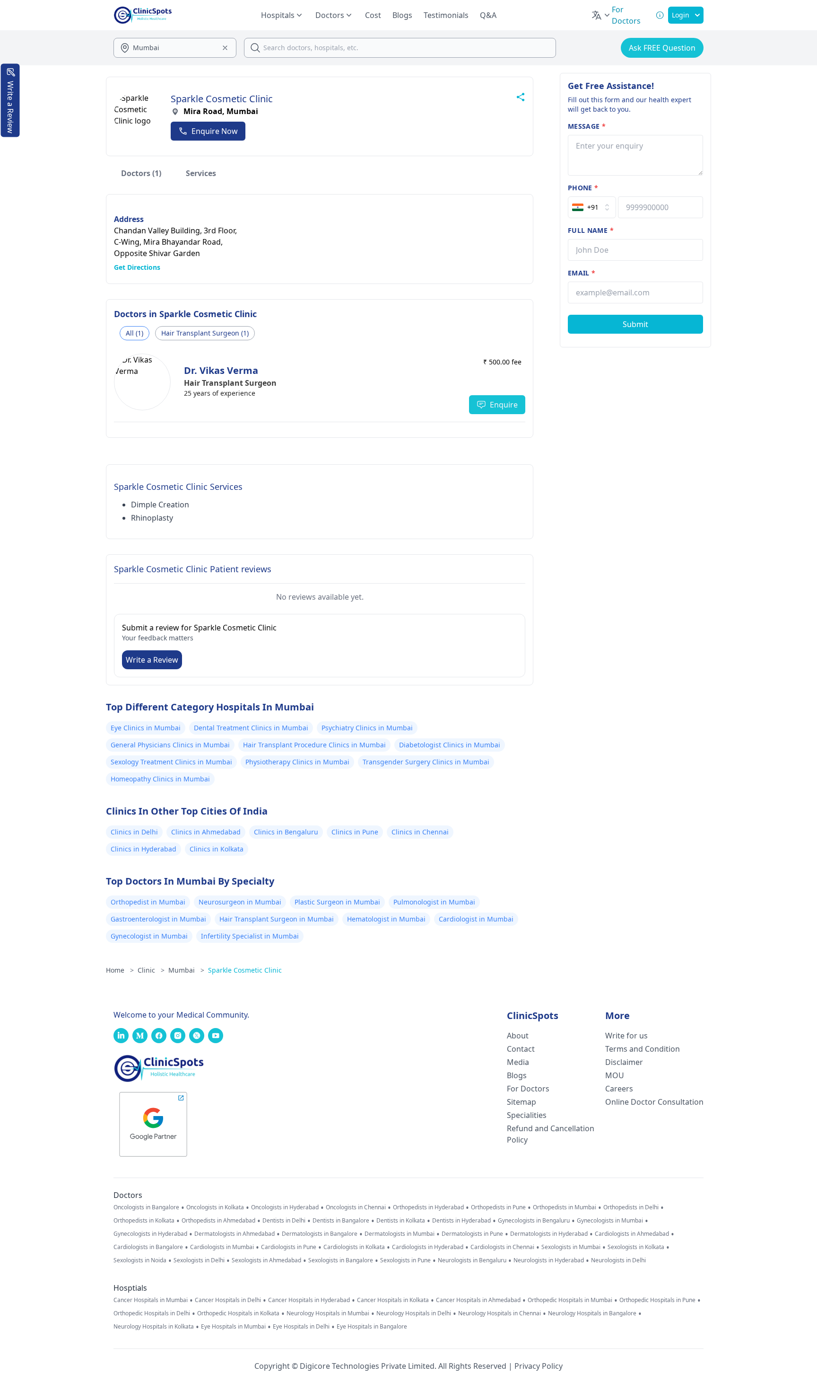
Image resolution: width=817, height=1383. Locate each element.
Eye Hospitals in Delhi (301, 1326)
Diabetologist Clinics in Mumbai (449, 744)
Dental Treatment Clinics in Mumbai (251, 727)
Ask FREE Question (662, 48)
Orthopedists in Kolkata (143, 1220)
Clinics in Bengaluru (286, 831)
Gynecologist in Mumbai (149, 935)
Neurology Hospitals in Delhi (413, 1313)
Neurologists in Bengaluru (472, 1260)
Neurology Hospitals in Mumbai (328, 1313)
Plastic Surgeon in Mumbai (337, 901)
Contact (521, 1049)
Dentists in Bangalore (341, 1220)
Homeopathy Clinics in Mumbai (160, 778)
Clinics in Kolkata (216, 848)
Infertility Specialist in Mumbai (250, 935)
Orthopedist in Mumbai (148, 901)
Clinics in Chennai (420, 831)
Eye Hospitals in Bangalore (372, 1326)
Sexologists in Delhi (199, 1260)
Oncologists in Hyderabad (285, 1207)
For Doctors (528, 1088)
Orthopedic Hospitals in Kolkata (238, 1313)
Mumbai (186, 970)
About (518, 1035)
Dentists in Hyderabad (461, 1220)
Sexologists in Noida (139, 1260)
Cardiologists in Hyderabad (427, 1247)
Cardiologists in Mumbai (222, 1247)
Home (120, 970)
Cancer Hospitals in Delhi (228, 1300)
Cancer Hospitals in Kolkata (393, 1300)
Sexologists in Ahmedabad (266, 1260)
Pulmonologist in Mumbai (434, 901)
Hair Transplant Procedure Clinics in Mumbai (314, 744)
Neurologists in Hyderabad (548, 1260)
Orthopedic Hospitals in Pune (657, 1300)
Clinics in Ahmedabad (206, 831)
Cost (373, 15)
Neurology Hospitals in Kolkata (153, 1326)
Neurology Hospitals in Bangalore (592, 1313)
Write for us (626, 1035)
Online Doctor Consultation (654, 1102)
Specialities (527, 1115)
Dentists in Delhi (283, 1220)
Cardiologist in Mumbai (476, 918)
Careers (619, 1088)
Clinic (151, 970)
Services (201, 173)
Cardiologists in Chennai (502, 1247)
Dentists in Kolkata (400, 1220)
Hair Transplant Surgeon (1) (205, 332)
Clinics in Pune (354, 831)
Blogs (402, 15)
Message (587, 126)
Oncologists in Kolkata (215, 1207)
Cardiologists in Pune (288, 1247)
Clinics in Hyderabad (143, 848)
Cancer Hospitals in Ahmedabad (478, 1300)
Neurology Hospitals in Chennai (499, 1313)
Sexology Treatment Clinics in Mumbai (171, 761)
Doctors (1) (141, 173)
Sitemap (521, 1102)
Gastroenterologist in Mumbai (158, 918)
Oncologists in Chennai (356, 1207)
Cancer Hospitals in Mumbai (150, 1300)
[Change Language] (601, 15)
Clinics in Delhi (134, 831)
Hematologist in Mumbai (386, 918)
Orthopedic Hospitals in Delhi (151, 1313)
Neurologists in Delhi (618, 1260)
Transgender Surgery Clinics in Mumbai (426, 761)
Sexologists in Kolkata (636, 1247)
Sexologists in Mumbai (570, 1247)
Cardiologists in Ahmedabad (632, 1234)
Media (518, 1062)
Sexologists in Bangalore (340, 1260)
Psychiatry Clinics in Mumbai (367, 727)
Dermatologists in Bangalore (319, 1234)
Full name (591, 230)
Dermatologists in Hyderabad (549, 1234)
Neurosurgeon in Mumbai (240, 901)
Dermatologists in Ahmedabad (234, 1234)
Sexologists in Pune (405, 1260)
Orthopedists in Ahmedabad (218, 1220)
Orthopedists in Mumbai (564, 1207)
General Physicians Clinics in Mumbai (170, 744)
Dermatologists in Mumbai (400, 1234)
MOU (614, 1075)
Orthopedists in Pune (498, 1207)
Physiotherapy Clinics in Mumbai (297, 761)
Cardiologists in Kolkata (354, 1247)
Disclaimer (624, 1062)
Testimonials (446, 15)
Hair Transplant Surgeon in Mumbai (276, 918)
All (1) (134, 332)
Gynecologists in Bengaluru (534, 1220)
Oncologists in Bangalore (146, 1207)
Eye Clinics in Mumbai (146, 727)
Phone (583, 187)
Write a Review (152, 660)
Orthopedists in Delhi (631, 1207)
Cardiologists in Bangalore (148, 1247)
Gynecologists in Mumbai (610, 1220)
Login (680, 14)
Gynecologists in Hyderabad (150, 1234)
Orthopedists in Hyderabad (428, 1207)
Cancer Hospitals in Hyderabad (309, 1300)
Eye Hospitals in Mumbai (233, 1326)
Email (581, 272)
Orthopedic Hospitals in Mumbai (570, 1300)
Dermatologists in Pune (472, 1234)
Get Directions (137, 267)
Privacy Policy (538, 1366)
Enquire (504, 404)
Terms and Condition (642, 1049)
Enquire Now (214, 131)
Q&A (488, 15)
